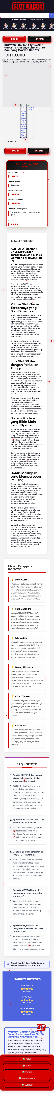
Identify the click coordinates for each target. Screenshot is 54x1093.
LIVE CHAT (28, 1086)
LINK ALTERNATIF (28, 1079)
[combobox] (24, 15)
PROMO (29, 1058)
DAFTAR (40, 39)
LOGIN (14, 39)
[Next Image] (49, 83)
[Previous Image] (5, 83)
